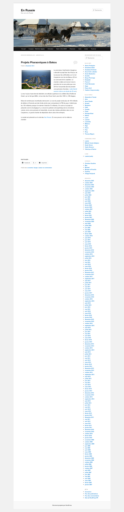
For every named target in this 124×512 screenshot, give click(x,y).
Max (86, 165)
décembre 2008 (89, 458)
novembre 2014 (89, 346)
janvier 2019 (88, 248)
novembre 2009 (89, 440)
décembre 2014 (89, 344)
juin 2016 (87, 307)
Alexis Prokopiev (90, 65)
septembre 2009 (89, 444)
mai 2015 (87, 334)
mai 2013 (87, 382)
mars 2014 (88, 362)
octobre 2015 (89, 323)
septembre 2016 (89, 301)
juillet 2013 (88, 378)
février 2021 (88, 215)
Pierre (86, 128)
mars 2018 (88, 266)
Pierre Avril (88, 88)
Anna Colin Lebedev (91, 72)
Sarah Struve (89, 145)
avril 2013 (88, 384)
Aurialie (87, 76)
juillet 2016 (88, 305)
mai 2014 (87, 358)
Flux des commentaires (92, 496)
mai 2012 (87, 407)
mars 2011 (88, 423)
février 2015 (88, 340)
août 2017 (88, 280)
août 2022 (88, 193)
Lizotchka (88, 122)
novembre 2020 (89, 221)
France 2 (87, 82)
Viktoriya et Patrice (90, 149)
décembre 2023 (89, 181)
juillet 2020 (88, 225)
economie (30, 168)
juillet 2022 (88, 195)
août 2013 (88, 376)
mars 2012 (88, 411)
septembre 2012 (89, 399)
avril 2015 (88, 336)
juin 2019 (87, 240)
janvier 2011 (88, 427)
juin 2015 (87, 331)
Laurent (87, 120)
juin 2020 (87, 227)
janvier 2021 (88, 217)
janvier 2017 (88, 293)
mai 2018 (87, 262)
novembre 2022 (89, 187)
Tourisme (93, 49)
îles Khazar (47, 117)
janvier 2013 (88, 391)
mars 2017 (88, 291)
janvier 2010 (88, 438)
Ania (86, 99)
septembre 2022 (89, 191)
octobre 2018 (89, 254)
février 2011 (88, 425)
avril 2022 (88, 201)
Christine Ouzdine (90, 163)
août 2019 (88, 238)
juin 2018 (87, 260)
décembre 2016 (89, 295)
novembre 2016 (89, 297)
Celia (86, 107)
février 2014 (88, 364)
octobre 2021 (89, 209)
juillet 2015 (88, 329)
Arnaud (87, 103)
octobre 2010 (89, 433)
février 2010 (88, 435)
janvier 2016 (88, 317)
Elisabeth (87, 80)
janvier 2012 (88, 415)
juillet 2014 (88, 354)
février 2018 (88, 268)
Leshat (87, 141)
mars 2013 (88, 387)
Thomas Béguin (89, 134)
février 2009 (88, 454)
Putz (86, 130)
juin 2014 (87, 356)
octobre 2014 (89, 348)
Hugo (86, 86)
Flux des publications (91, 494)
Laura (86, 117)
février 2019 (88, 246)
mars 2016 (88, 313)
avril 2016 (88, 311)
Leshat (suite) (89, 156)
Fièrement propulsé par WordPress (62, 505)
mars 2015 (88, 338)
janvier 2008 (88, 466)
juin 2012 (87, 405)
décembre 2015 (89, 319)
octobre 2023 (89, 183)
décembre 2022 (89, 185)
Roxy (86, 132)
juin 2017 (87, 285)
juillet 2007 (88, 472)
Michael (87, 167)
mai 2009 (87, 448)
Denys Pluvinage (90, 78)
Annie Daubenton (90, 74)
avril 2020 (88, 232)
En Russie (28, 10)
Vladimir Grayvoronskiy (92, 90)
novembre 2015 (89, 321)
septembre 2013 (89, 374)
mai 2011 (87, 419)
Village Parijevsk (90, 173)
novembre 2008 (89, 460)
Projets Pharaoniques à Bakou (39, 62)
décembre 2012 (89, 393)
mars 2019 (88, 244)
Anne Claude (89, 101)
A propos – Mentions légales (37, 49)
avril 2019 (88, 242)
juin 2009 (87, 446)
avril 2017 (88, 289)
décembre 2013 (89, 368)
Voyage (36, 168)
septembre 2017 (89, 278)
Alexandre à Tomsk (90, 97)
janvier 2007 (88, 484)
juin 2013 (87, 380)
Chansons (72, 49)
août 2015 (88, 327)
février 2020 (88, 234)
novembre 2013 (89, 370)
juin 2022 (87, 197)
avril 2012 (88, 409)
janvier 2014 (88, 366)
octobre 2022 (89, 189)
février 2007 (88, 482)
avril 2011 (88, 421)
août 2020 (88, 223)
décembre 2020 (89, 219)
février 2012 (88, 413)
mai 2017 (87, 287)
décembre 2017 (89, 272)
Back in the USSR (61, 49)
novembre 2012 (89, 395)
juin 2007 (87, 474)
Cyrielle (87, 109)
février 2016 (88, 315)
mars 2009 (88, 452)
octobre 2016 (89, 299)
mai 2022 (87, 199)
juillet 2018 (88, 258)
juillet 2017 (88, 283)
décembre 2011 (89, 417)
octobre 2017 (89, 276)
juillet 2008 (88, 464)
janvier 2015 (88, 342)
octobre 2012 (89, 397)
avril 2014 (88, 360)
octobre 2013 (89, 372)
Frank (86, 111)
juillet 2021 (88, 211)
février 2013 (88, 389)
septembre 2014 (89, 350)
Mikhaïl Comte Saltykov (92, 143)
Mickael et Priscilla (90, 169)
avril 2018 (88, 264)
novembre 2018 (89, 252)
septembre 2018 (89, 256)
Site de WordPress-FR (91, 498)
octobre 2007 (89, 468)
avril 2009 (88, 450)
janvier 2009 (88, 456)
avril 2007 (88, 478)
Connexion (88, 492)
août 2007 (88, 470)
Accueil (23, 49)
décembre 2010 (89, 429)
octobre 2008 (89, 462)
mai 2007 (87, 476)
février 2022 (88, 205)
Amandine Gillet (90, 67)
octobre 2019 (89, 236)
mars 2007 (88, 480)
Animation (50, 49)
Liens (79, 49)
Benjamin (88, 105)
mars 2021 (88, 213)
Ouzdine (87, 171)
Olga (86, 126)
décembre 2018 (89, 250)
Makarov (87, 124)
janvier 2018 (88, 270)
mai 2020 (87, 230)
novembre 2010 (89, 431)
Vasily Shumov (89, 147)
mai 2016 (87, 309)
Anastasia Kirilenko (90, 70)
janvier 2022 (88, 207)
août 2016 (88, 303)
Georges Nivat (89, 113)
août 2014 (88, 352)
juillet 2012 (88, 403)
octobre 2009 (89, 442)
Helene (87, 115)
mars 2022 (88, 203)
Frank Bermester (90, 84)
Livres (86, 49)
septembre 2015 (89, 325)
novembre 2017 (89, 274)
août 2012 (88, 401)
